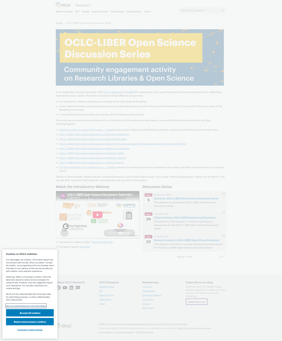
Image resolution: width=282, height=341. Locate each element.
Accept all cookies (30, 312)
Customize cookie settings (29, 329)
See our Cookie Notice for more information (26, 305)
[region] (29, 294)
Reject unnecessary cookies (30, 321)
